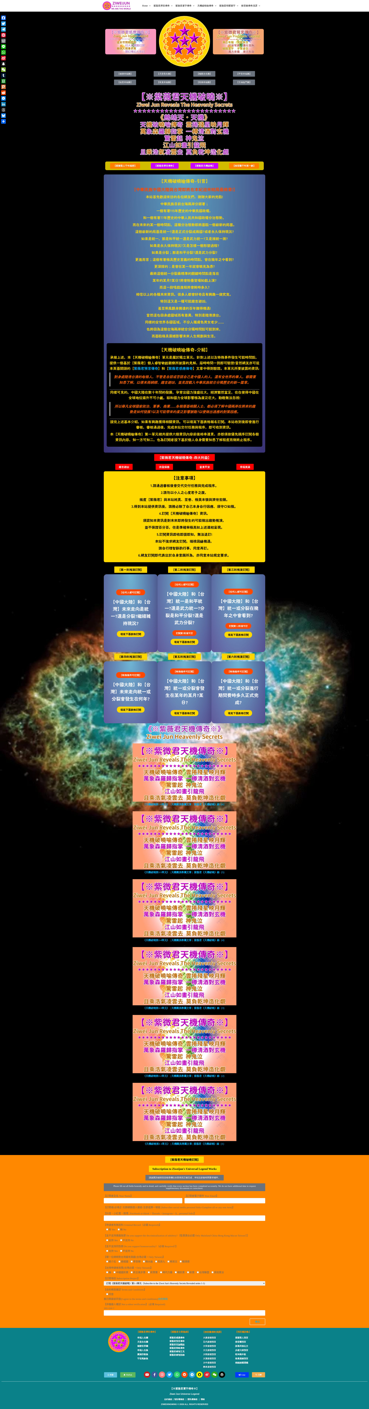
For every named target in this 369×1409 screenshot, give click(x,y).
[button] (125, 166)
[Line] (3, 46)
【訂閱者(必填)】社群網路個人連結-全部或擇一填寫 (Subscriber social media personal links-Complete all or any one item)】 (169, 1207)
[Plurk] (3, 87)
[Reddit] (184, 1374)
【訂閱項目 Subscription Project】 (122, 1278)
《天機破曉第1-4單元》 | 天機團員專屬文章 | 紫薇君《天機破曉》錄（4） (184, 940)
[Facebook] (3, 18)
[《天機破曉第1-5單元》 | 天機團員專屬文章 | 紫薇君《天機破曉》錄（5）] (184, 840)
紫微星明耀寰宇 (227, 5)
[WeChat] (3, 69)
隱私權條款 (193, 1399)
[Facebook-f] (154, 1374)
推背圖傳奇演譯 (249, 5)
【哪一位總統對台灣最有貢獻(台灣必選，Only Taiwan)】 (134, 1257)
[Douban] (3, 81)
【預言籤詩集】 (243, 1332)
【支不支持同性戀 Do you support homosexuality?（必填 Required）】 (141, 1246)
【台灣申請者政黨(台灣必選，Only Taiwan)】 (128, 1267)
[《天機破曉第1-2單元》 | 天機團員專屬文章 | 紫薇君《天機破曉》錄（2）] (184, 1044)
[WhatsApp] (3, 52)
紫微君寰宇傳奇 (183, 5)
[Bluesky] (3, 116)
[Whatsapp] (177, 1374)
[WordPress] (3, 41)
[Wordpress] (222, 1374)
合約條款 (163, 1299)
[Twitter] (169, 1374)
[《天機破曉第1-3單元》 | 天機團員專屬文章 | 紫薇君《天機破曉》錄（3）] (184, 976)
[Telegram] (192, 1374)
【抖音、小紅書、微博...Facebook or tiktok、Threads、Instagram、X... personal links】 (150, 1213)
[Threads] (3, 110)
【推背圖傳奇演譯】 (212, 1331)
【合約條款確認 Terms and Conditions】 (125, 1289)
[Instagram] (162, 1374)
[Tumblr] (3, 75)
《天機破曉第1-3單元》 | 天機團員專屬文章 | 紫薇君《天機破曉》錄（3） (184, 1008)
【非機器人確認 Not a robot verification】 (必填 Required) (134, 1306)
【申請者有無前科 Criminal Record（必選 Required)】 (132, 1225)
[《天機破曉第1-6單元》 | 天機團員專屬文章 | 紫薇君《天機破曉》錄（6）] (184, 772)
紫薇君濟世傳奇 (162, 5)
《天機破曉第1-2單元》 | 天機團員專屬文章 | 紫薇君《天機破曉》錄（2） (184, 1075)
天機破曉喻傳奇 (205, 5)
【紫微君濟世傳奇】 (147, 1332)
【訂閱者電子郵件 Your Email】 (201, 1196)
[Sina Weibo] (3, 58)
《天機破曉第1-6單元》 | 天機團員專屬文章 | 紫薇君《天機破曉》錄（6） (184, 804)
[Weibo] (207, 1374)
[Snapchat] (199, 1374)
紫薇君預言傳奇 (146, 368)
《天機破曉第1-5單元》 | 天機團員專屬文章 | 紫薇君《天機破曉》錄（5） (184, 872)
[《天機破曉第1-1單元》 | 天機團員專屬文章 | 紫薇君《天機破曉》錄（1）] (184, 1111)
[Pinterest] (3, 35)
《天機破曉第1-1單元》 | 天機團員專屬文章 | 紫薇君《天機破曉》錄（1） (185, 1143)
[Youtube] (147, 1374)
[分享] (3, 121)
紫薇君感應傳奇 (181, 368)
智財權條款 (179, 1399)
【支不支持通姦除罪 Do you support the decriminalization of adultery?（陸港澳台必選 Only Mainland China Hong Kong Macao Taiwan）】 (176, 1235)
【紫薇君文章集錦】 (180, 1332)
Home (145, 5)
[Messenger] (3, 98)
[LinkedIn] (3, 104)
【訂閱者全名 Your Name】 (118, 1196)
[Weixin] (214, 1374)
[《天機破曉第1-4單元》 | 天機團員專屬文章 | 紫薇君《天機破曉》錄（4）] (184, 908)
